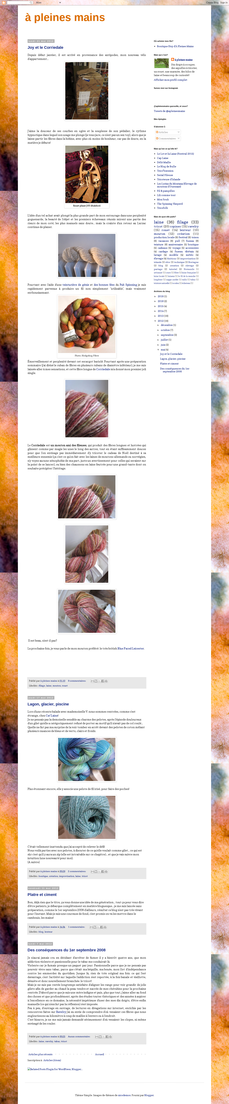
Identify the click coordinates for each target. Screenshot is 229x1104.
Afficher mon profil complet (170, 79)
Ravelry (61, 1012)
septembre (167, 334)
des (96, 284)
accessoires (192, 247)
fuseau (190, 240)
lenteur (48, 931)
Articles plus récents (40, 1054)
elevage (190, 265)
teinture (158, 244)
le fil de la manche (186, 276)
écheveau (186, 283)
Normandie (189, 269)
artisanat (158, 272)
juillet (165, 339)
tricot (85, 876)
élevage (158, 258)
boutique (43, 876)
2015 (161, 306)
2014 (161, 310)
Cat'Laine (52, 715)
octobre (165, 329)
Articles (163, 132)
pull (177, 240)
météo (189, 254)
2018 (161, 296)
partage (158, 269)
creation (174, 265)
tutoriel (173, 269)
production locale (164, 237)
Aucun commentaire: (79, 1036)
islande (158, 262)
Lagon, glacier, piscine (48, 704)
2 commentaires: (77, 871)
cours (168, 272)
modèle (173, 254)
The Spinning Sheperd (170, 203)
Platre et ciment (42, 894)
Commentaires (167, 138)
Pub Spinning (128, 284)
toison (195, 237)
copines (175, 226)
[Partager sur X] (99, 681)
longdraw (158, 279)
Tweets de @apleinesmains (169, 110)
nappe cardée (172, 279)
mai (163, 349)
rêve (167, 262)
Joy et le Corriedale (45, 47)
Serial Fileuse (165, 174)
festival (183, 237)
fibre (176, 272)
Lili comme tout (166, 195)
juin (163, 344)
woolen (175, 283)
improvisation (66, 876)
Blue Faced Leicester (131, 648)
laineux (171, 276)
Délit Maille (164, 162)
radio (184, 279)
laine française (189, 272)
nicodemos (124, 1095)
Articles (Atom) (52, 1060)
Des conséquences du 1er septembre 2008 (67, 950)
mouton (57, 685)
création (53, 876)
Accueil (99, 1054)
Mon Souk (163, 199)
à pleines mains (65, 17)
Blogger (149, 1095)
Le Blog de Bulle (166, 166)
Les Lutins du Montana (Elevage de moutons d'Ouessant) (177, 185)
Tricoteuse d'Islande (168, 179)
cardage (163, 251)
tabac (57, 1041)
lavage (158, 254)
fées (111, 284)
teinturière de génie (76, 284)
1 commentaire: (76, 927)
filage (42, 685)
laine (49, 685)
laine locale (159, 276)
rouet (65, 685)
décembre (167, 324)
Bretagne (193, 262)
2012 (161, 320)
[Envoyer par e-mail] (92, 681)
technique (179, 262)
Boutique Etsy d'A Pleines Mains (175, 46)
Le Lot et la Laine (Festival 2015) (175, 153)
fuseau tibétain (184, 251)
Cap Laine (162, 157)
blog (41, 931)
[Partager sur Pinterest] (106, 681)
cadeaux (162, 247)
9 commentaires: (77, 680)
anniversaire (176, 244)
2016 (161, 301)
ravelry (49, 1041)
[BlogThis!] (96, 681)
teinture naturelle (161, 283)
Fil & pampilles (166, 190)
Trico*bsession (165, 170)
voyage (176, 247)
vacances (163, 240)
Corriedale (103, 369)
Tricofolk (162, 207)
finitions (171, 258)
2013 (161, 315)
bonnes (103, 284)
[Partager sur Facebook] (102, 681)
